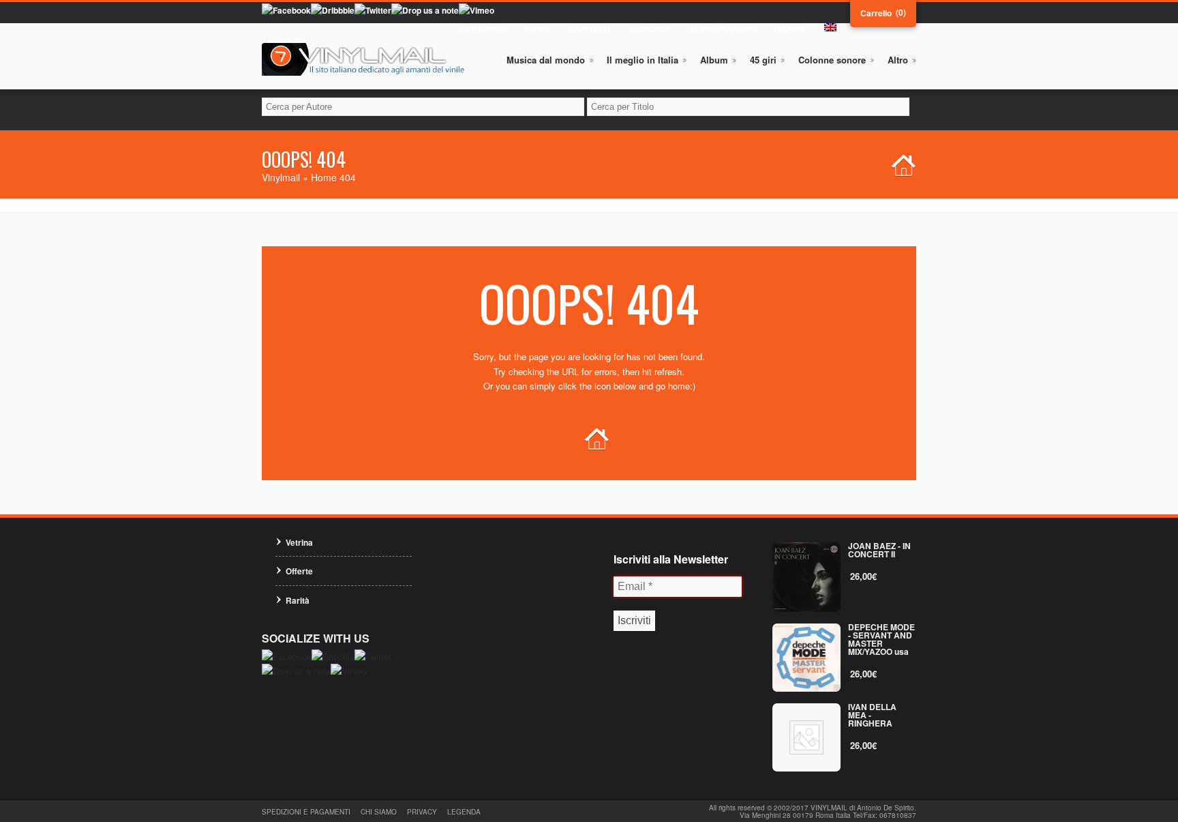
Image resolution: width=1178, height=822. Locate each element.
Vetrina (299, 542)
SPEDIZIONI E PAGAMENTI (306, 812)
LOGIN (791, 28)
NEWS (537, 28)
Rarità (297, 600)
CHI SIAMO (483, 28)
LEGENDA (650, 28)
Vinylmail (281, 177)
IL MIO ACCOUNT (724, 28)
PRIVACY (422, 812)
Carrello (876, 13)
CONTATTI (589, 28)
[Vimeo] (476, 10)
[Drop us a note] (425, 10)
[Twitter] (372, 10)
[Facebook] (286, 10)
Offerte (299, 571)
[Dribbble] (332, 10)
